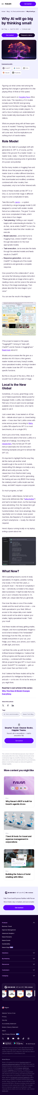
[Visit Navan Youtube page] (13, 1038)
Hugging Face (24, 97)
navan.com (5, 1091)
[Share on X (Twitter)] (3, 705)
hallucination (29, 499)
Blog (8, 11)
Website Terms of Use (8, 1013)
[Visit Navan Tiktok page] (23, 1038)
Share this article (7, 701)
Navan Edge (7, 947)
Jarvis (17, 202)
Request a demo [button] (26, 35)
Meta (31, 423)
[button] (19, 740)
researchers (6, 444)
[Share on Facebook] (8, 705)
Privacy (4, 1016)
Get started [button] (27, 4)
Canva (20, 1068)
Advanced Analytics (8, 933)
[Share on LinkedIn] (13, 705)
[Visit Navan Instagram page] (28, 1038)
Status (4, 1030)
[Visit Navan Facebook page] (18, 1038)
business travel (24, 1062)
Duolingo (10, 1070)
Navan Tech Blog (28, 714)
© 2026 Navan (30, 1044)
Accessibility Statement (9, 1023)
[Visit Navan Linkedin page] (8, 1038)
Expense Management (9, 930)
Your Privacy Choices (8, 1034)
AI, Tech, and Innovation (18, 11)
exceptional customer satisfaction (20, 1077)
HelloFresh (26, 1068)
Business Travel (7, 926)
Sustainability (6, 944)
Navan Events (6, 940)
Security (4, 1020)
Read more (6, 350)
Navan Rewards (7, 937)
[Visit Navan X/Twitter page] (3, 1039)
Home (3, 11)
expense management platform (11, 1064)
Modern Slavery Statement (10, 1027)
